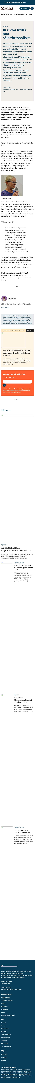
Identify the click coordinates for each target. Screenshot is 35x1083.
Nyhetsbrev (24, 8)
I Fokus (31, 14)
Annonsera (4, 1040)
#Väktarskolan (27, 304)
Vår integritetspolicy (6, 1046)
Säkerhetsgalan (5, 1037)
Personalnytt (4, 1006)
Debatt (3, 1012)
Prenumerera (5, 1028)
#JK (2, 304)
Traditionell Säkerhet (20, 14)
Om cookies (4, 1043)
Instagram (4, 1057)
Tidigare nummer (6, 1034)
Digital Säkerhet (6, 14)
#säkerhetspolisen (10, 304)
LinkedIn (3, 1060)
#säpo (19, 304)
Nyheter (5, 26)
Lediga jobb (4, 1009)
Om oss (3, 1026)
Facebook (4, 1054)
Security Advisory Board (8, 1015)
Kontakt (3, 1023)
